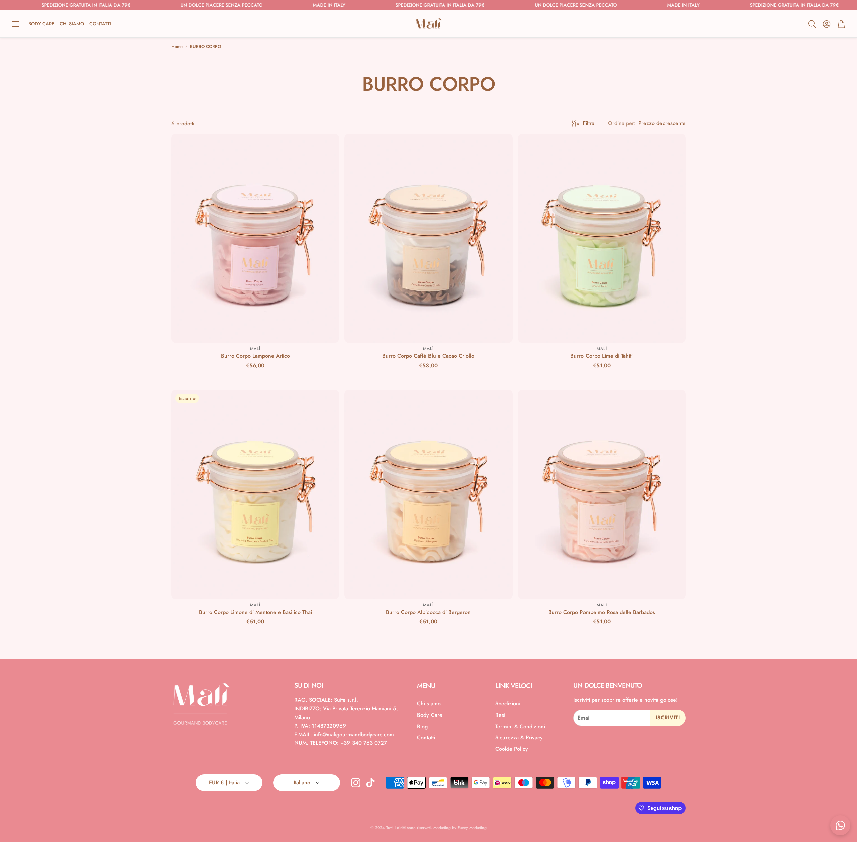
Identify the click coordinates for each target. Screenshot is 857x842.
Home (177, 46)
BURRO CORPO (205, 46)
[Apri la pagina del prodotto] (255, 238)
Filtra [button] (588, 123)
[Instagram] (355, 782)
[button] (15, 24)
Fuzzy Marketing (472, 828)
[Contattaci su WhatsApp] (840, 825)
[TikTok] (370, 782)
